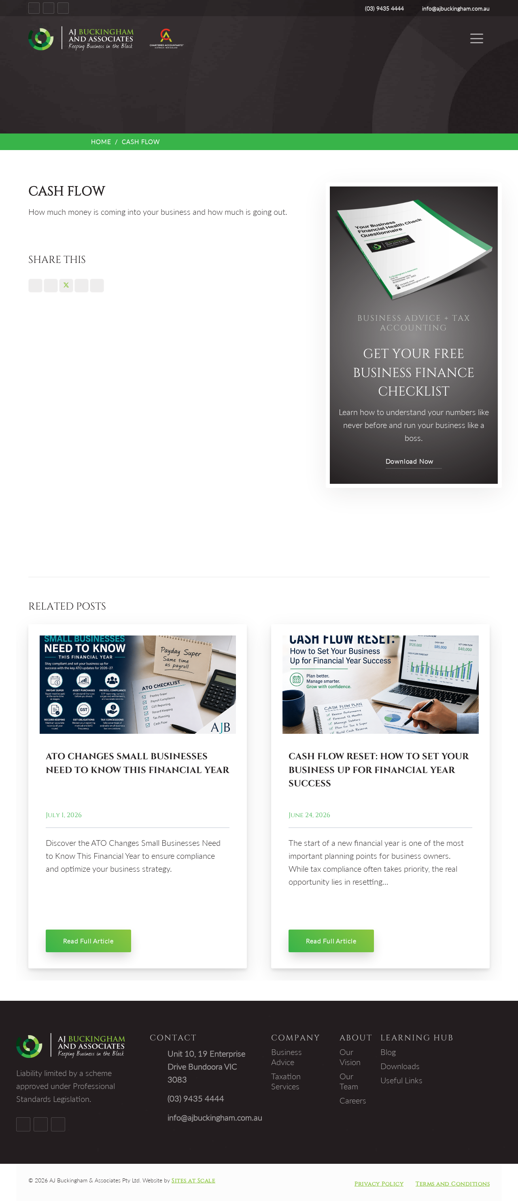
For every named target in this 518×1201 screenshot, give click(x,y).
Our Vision (350, 1057)
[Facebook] (34, 8)
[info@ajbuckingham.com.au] (159, 1117)
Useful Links (401, 1080)
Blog (388, 1052)
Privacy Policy (379, 1184)
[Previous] (30, 796)
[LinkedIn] (63, 8)
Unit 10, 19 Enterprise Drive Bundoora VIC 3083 (206, 1066)
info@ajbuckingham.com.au (215, 1117)
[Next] (487, 796)
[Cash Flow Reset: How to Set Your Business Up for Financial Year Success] (380, 684)
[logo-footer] (81, 38)
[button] (477, 38)
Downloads (400, 1066)
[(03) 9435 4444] (159, 1098)
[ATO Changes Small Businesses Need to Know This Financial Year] (138, 684)
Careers (353, 1100)
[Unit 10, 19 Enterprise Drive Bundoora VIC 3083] (159, 1066)
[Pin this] (97, 285)
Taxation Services (286, 1081)
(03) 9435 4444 (196, 1098)
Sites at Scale (193, 1180)
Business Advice (286, 1057)
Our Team (349, 1081)
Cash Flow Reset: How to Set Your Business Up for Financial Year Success (379, 770)
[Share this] (51, 285)
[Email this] (35, 285)
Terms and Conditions (453, 1184)
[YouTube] (48, 8)
